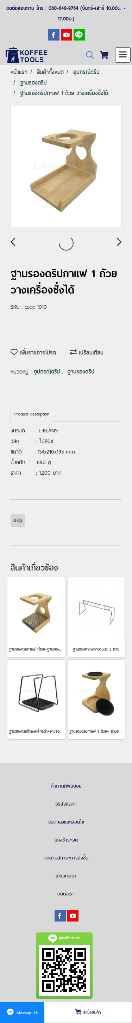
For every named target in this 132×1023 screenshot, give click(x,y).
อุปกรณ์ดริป (48, 371)
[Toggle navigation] (123, 55)
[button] (88, 55)
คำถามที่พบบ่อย (66, 786)
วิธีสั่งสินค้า (66, 804)
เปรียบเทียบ (90, 352)
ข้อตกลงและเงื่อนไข (66, 822)
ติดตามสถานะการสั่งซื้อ (66, 858)
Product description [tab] (31, 414)
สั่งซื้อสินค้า (91, 1012)
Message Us (26, 1012)
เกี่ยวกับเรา (66, 876)
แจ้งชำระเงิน (66, 840)
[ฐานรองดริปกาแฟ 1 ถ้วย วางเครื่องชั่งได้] (66, 167)
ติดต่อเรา (66, 894)
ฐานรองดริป (81, 371)
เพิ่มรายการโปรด (37, 352)
